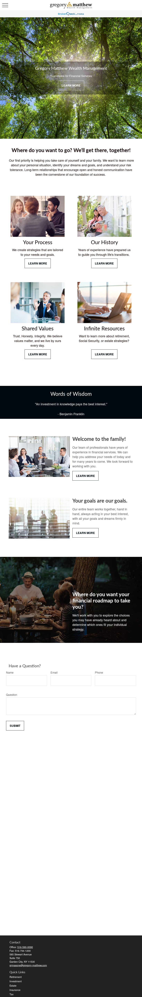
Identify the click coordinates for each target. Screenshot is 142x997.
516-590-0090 (25, 947)
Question (11, 695)
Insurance (15, 990)
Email (54, 672)
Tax (12, 994)
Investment (16, 981)
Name (10, 672)
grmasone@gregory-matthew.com (28, 965)
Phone (99, 672)
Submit (15, 726)
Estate (13, 985)
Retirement (16, 977)
